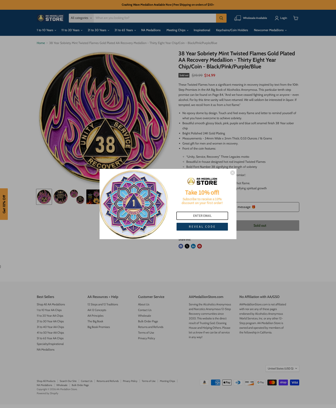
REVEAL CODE (202, 226)
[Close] (232, 172)
